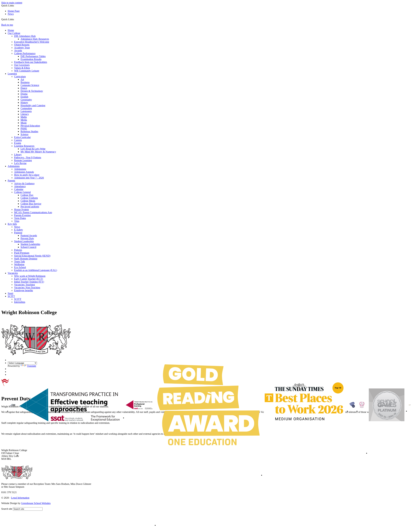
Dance (24, 88)
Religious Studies (29, 131)
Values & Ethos (22, 67)
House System (21, 209)
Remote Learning (23, 160)
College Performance (24, 53)
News (11, 14)
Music (24, 122)
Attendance (20, 186)
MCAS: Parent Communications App (33, 212)
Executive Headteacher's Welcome (31, 41)
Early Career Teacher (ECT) (28, 278)
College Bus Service (31, 203)
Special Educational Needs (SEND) (32, 255)
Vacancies (13, 273)
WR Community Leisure (26, 70)
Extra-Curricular (22, 137)
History (24, 102)
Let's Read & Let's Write (33, 148)
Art (22, 79)
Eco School (20, 267)
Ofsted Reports (21, 44)
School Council (28, 247)
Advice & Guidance (24, 183)
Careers (18, 140)
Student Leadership (24, 241)
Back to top (7, 24)
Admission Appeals (24, 172)
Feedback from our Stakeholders (30, 62)
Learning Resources (24, 146)
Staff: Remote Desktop (25, 258)
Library (18, 154)
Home (11, 30)
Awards (18, 50)
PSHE (24, 128)
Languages (26, 111)
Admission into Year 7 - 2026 (29, 177)
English (24, 96)
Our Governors (22, 65)
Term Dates (20, 218)
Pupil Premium (21, 252)
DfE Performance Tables (33, 56)
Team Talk (19, 261)
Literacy (25, 114)
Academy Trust (22, 47)
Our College (14, 33)
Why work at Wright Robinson (29, 276)
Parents (11, 180)
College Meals (28, 200)
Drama (24, 93)
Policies (18, 250)
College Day (27, 195)
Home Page (14, 11)
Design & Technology (32, 91)
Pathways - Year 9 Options (27, 157)
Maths (24, 117)
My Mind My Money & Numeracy (38, 151)
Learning (12, 73)
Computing (26, 108)
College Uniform (29, 198)
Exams (17, 143)
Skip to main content (11, 2)
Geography (26, 99)
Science (24, 134)
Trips (16, 221)
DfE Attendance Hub (25, 36)
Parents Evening (22, 215)
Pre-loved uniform (30, 206)
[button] (15, 19)
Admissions (14, 166)
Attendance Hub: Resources (35, 39)
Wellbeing (19, 264)
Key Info (12, 224)
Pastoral (18, 232)
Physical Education (30, 125)
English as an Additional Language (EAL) (35, 270)
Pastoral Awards (29, 235)
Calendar (18, 189)
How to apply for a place (26, 174)
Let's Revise (20, 163)
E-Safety (18, 229)
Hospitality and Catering (33, 105)
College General (22, 192)
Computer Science (30, 85)
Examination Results (31, 59)
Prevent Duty (27, 238)
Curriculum (20, 76)
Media (24, 120)
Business (25, 82)
